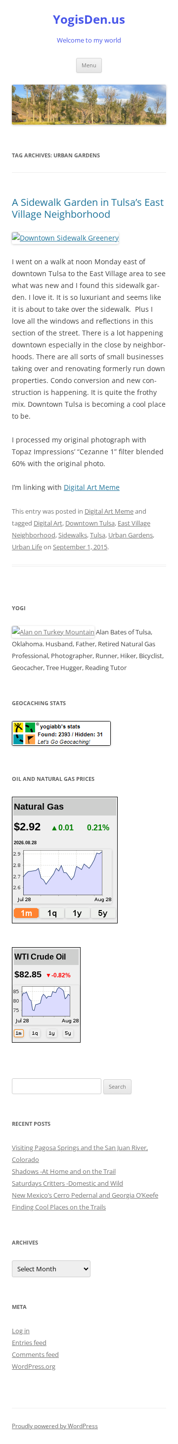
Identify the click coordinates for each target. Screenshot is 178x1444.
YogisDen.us (89, 19)
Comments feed (35, 1354)
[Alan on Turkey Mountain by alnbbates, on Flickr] (53, 631)
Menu (89, 65)
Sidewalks (72, 534)
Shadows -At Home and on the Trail (64, 1171)
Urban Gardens (130, 534)
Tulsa (97, 534)
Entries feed (29, 1342)
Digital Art (48, 523)
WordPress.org (33, 1366)
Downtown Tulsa (90, 523)
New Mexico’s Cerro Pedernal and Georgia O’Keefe (85, 1195)
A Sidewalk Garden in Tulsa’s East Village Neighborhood (88, 208)
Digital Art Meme (92, 487)
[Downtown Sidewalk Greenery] (65, 237)
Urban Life (27, 546)
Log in (21, 1330)
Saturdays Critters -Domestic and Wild (67, 1183)
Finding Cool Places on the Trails (59, 1207)
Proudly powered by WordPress (55, 1426)
